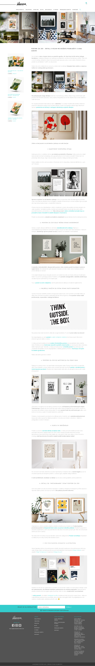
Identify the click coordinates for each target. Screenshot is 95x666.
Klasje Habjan (77, 550)
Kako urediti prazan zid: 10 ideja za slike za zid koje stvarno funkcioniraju (79, 621)
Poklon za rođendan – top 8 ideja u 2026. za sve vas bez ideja (79, 647)
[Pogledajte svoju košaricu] (86, 4)
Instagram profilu (53, 595)
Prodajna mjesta (38, 632)
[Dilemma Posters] (22, 4)
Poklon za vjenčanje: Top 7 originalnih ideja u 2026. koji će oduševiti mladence (79, 635)
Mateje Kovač (58, 552)
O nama (36, 630)
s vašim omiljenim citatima (56, 337)
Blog (35, 625)
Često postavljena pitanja (59, 623)
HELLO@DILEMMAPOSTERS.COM (16, 628)
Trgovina (37, 621)
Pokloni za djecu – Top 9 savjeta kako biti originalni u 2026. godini (79, 641)
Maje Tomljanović (41, 552)
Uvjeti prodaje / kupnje (58, 620)
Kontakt (36, 634)
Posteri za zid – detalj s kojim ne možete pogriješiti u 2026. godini (79, 628)
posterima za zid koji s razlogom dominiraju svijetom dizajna (54, 107)
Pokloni (36, 623)
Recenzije (37, 627)
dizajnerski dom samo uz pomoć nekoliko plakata (59, 528)
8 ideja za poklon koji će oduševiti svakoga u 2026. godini (79, 653)
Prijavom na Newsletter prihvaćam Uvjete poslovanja (55, 610)
